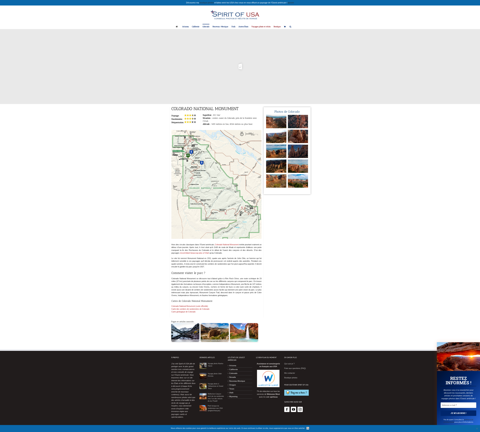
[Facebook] (287, 409)
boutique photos (207, 3)
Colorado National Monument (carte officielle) (189, 306)
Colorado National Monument (227, 244)
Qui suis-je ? (289, 364)
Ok (308, 428)
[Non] (477, 428)
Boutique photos (290, 378)
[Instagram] (300, 409)
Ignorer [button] (291, 3)
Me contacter (289, 373)
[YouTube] (293, 409)
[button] (290, 26)
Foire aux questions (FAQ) (295, 368)
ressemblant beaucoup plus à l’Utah (194, 253)
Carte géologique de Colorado (183, 312)
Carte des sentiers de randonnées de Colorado (190, 309)
